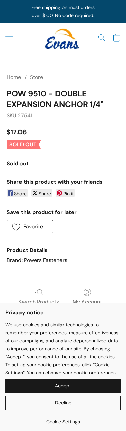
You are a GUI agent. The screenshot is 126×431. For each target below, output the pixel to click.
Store (36, 77)
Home (14, 77)
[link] (63, 419)
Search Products (38, 302)
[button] (63, 38)
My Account (87, 302)
